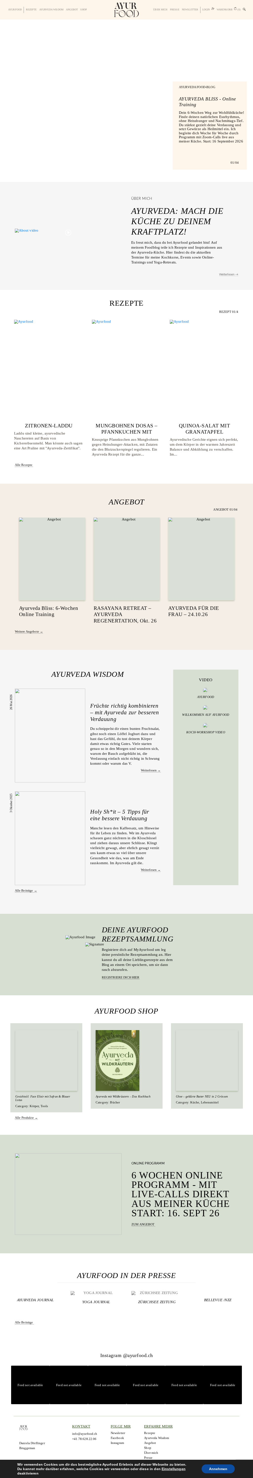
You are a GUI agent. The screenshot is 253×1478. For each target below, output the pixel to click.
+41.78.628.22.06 (84, 1439)
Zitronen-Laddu (48, 426)
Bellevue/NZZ (157, 1302)
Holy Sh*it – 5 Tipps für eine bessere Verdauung (119, 815)
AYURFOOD (15, 9)
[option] (126, 101)
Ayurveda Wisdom (51, 9)
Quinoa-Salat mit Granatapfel (204, 429)
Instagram (117, 1443)
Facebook (117, 1438)
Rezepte (31, 9)
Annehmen (218, 1469)
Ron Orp (35, 1302)
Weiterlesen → (228, 274)
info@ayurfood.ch (84, 1434)
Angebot (72, 9)
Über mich (160, 9)
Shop (83, 9)
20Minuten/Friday (217, 1302)
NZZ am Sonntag (96, 1302)
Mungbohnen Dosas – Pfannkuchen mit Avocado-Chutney (126, 432)
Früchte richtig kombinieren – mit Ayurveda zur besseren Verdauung (124, 712)
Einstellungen (174, 1469)
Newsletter (190, 9)
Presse (174, 9)
